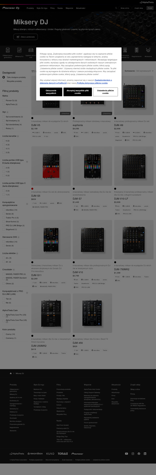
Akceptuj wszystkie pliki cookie (78, 92)
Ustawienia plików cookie (105, 92)
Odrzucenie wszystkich (51, 92)
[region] (79, 74)
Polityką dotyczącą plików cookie (92, 83)
